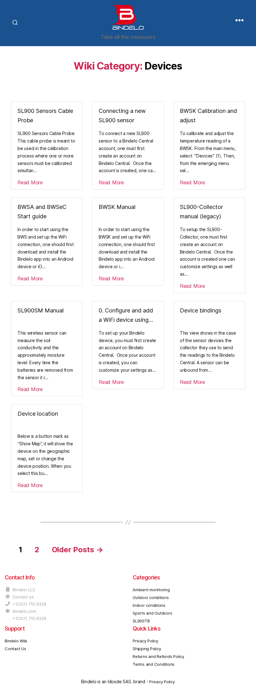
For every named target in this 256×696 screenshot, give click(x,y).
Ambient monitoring (151, 589)
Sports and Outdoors (152, 613)
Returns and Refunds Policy (158, 656)
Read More (30, 182)
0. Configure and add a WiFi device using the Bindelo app (126, 319)
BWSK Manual (117, 207)
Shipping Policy (147, 648)
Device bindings (200, 310)
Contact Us (15, 648)
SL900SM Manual (40, 310)
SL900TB (141, 620)
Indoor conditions (149, 605)
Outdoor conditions (151, 597)
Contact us (23, 596)
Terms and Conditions (154, 664)
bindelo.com (24, 611)
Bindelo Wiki (16, 640)
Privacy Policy (145, 640)
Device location (37, 413)
